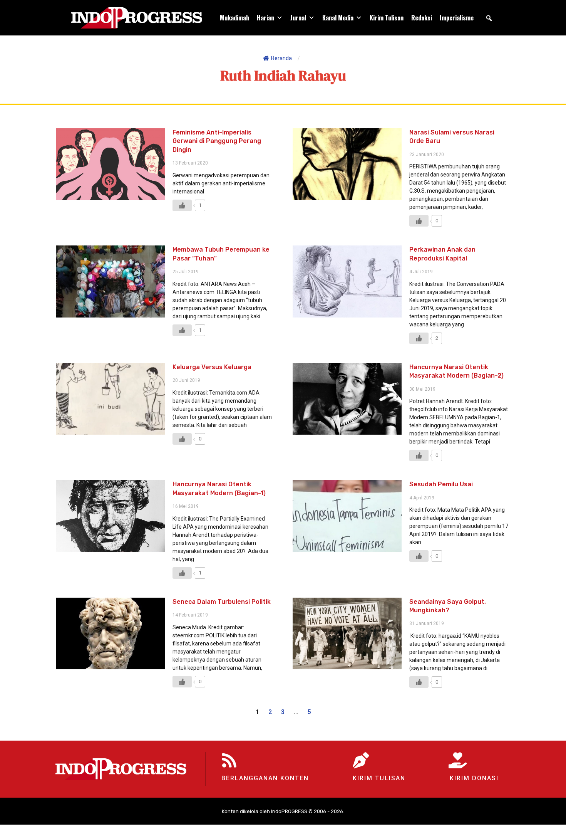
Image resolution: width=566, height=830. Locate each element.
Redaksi (421, 17)
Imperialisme (457, 17)
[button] (489, 18)
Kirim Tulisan (387, 17)
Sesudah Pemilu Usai (441, 484)
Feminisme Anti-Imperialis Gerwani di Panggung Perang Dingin (216, 141)
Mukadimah (234, 17)
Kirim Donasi (474, 778)
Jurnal (298, 17)
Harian (265, 17)
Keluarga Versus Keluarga (211, 367)
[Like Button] (182, 205)
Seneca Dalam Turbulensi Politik (221, 601)
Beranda (281, 58)
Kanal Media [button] (337, 17)
